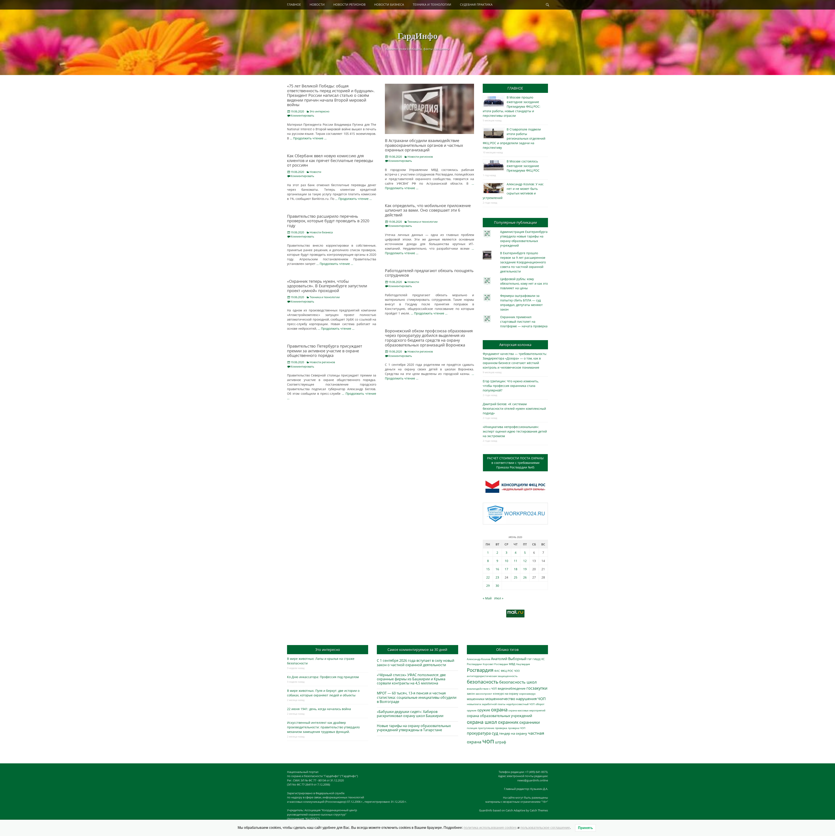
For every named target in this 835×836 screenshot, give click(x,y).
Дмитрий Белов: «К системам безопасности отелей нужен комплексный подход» (514, 408)
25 (515, 577)
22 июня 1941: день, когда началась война (319, 709)
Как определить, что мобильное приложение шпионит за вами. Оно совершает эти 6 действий (428, 210)
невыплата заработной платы (486, 704)
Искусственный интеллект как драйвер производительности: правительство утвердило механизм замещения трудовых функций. (323, 727)
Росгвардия (480, 670)
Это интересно (319, 111)
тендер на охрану (513, 733)
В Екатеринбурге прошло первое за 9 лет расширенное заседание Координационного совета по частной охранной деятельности (523, 262)
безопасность (482, 682)
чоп (488, 741)
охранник (508, 722)
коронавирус (527, 693)
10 (506, 561)
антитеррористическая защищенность (492, 676)
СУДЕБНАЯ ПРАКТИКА (476, 4)
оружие (483, 709)
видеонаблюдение (512, 688)
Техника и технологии (422, 222)
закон (471, 694)
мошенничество (500, 698)
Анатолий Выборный (508, 658)
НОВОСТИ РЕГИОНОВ (349, 4)
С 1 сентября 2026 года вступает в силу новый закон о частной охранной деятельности (415, 662)
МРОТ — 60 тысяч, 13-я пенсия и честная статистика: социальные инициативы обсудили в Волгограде (416, 697)
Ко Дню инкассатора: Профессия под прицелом (323, 677)
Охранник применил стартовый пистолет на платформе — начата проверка (524, 321)
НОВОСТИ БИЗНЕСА (389, 4)
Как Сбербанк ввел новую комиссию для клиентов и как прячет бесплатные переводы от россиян (330, 160)
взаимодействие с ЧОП (482, 689)
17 (506, 569)
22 (488, 577)
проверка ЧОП (516, 728)
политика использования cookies (490, 827)
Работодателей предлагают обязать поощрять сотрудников (429, 273)
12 (525, 561)
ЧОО (517, 670)
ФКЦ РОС (507, 671)
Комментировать (302, 115)
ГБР (529, 659)
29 (488, 586)
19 (525, 569)
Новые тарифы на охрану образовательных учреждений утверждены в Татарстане (414, 727)
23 (497, 577)
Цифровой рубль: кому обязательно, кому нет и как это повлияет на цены (524, 283)
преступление (486, 728)
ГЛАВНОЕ (294, 4)
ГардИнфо (417, 35)
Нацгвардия (523, 664)
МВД (512, 664)
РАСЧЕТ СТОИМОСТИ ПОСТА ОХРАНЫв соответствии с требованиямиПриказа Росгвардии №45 (515, 462)
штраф (500, 742)
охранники (529, 722)
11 (515, 561)
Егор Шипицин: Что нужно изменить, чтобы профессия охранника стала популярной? (511, 385)
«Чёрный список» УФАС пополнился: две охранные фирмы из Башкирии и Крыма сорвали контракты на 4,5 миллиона (411, 679)
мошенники (475, 699)
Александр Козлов (478, 659)
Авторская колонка (515, 344)
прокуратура (479, 733)
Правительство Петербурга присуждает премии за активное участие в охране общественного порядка (324, 350)
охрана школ (482, 722)
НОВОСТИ (317, 4)
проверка (501, 728)
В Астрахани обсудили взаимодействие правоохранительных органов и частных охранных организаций (424, 145)
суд (495, 733)
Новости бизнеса (321, 232)
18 (515, 569)
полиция (472, 728)
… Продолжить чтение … (308, 138)
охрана (499, 709)
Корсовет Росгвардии (495, 664)
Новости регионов (420, 157)
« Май (487, 598)
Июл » (498, 598)
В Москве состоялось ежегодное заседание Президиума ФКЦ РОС (523, 165)
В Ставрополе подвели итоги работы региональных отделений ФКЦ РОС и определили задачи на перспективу (514, 138)
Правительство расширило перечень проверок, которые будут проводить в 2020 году (328, 221)
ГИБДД (537, 659)
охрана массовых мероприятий (526, 710)
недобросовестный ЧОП (520, 704)
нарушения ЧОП (531, 698)
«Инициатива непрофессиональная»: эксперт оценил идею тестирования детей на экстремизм (515, 431)
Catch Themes (539, 810)
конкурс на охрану (505, 694)
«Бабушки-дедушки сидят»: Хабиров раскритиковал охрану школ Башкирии (410, 713)
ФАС (497, 670)
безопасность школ (518, 682)
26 (525, 577)
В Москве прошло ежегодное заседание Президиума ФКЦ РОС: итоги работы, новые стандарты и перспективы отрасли (511, 106)
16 (497, 569)
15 (488, 569)
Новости (315, 172)
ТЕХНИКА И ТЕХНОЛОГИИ (432, 4)
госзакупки (536, 688)
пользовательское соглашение (545, 827)
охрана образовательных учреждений (499, 715)
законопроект (484, 693)
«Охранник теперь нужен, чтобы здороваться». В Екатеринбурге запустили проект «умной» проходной (327, 286)
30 (497, 586)
